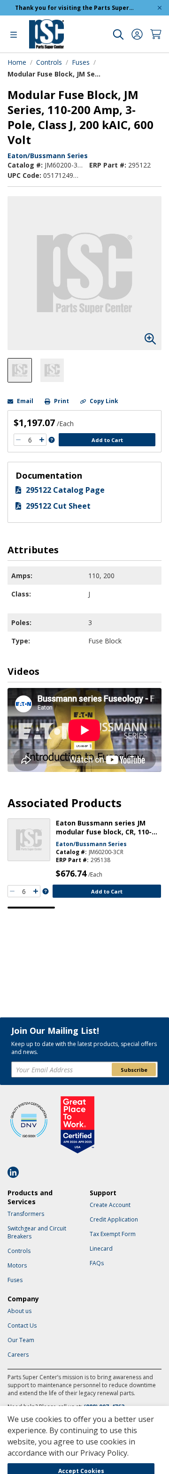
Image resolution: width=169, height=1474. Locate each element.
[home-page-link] (46, 34)
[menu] (14, 34)
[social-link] (16, 1172)
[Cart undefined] (155, 34)
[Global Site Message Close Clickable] (159, 8)
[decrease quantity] (18, 439)
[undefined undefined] (118, 34)
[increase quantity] (42, 439)
